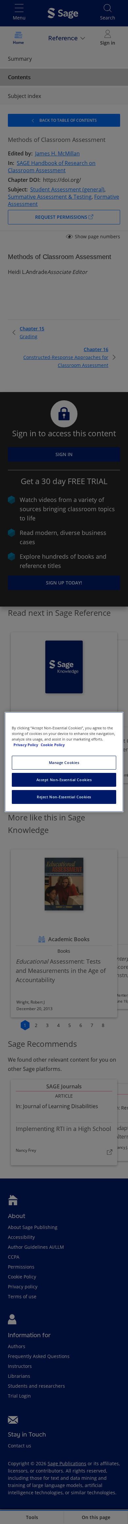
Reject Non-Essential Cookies (64, 796)
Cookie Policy (53, 744)
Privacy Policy (26, 744)
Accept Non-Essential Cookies (64, 779)
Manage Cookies (64, 762)
